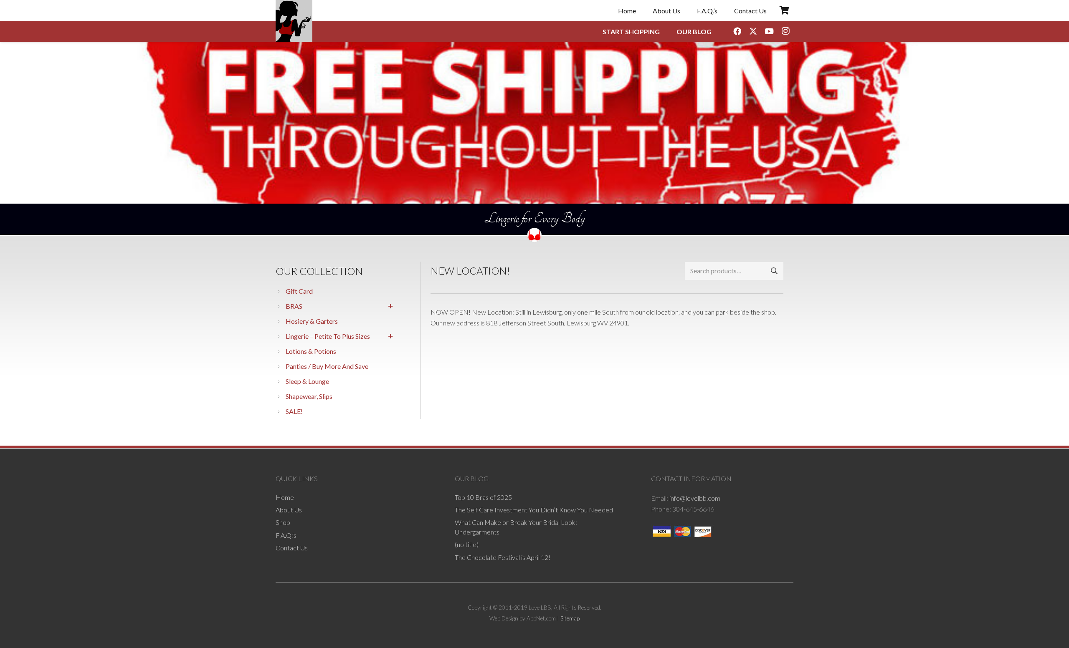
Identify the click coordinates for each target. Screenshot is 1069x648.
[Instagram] (785, 31)
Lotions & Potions (311, 351)
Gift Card (299, 291)
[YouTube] (769, 31)
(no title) (467, 544)
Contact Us (292, 548)
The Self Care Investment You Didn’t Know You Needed (534, 510)
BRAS (294, 306)
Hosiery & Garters (312, 321)
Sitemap (570, 618)
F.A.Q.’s (286, 535)
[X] (753, 31)
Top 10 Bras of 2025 (483, 497)
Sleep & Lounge (307, 381)
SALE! (294, 411)
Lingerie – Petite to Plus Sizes (328, 336)
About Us (289, 510)
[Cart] (784, 10)
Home (285, 497)
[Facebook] (737, 31)
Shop (283, 522)
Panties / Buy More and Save (327, 366)
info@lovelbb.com (694, 498)
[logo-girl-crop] (294, 21)
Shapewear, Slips (309, 396)
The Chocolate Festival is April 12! (502, 557)
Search (774, 271)
